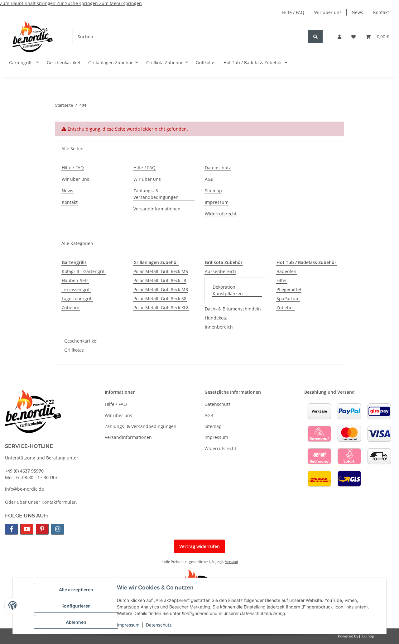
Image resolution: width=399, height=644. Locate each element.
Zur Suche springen (78, 3)
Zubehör (70, 307)
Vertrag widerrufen (199, 546)
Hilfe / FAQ (293, 12)
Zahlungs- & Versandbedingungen (156, 194)
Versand (231, 561)
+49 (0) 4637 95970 (24, 471)
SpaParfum (288, 298)
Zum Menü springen (120, 3)
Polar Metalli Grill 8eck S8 (159, 298)
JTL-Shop (366, 636)
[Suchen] (315, 36)
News (357, 12)
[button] (339, 36)
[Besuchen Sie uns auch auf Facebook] (11, 529)
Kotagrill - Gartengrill (84, 271)
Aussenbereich (220, 271)
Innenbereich (219, 327)
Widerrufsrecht (221, 214)
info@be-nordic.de (24, 489)
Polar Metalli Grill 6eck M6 (160, 271)
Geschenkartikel (81, 341)
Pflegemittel (288, 289)
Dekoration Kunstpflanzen (228, 290)
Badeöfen (286, 271)
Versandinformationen (156, 209)
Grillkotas (74, 350)
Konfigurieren (76, 605)
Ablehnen (76, 622)
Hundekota (216, 318)
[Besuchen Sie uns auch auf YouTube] (26, 529)
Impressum (128, 624)
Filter (281, 280)
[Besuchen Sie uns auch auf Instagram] (57, 529)
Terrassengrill (76, 289)
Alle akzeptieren (76, 589)
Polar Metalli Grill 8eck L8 (159, 280)
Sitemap (213, 191)
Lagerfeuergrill (77, 298)
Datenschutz (159, 624)
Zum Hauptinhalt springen (28, 3)
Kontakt (381, 12)
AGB (209, 179)
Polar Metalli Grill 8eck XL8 (161, 307)
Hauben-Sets (75, 280)
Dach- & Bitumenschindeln (233, 309)
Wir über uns (328, 12)
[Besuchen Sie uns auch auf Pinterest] (42, 529)
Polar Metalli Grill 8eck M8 (160, 289)
